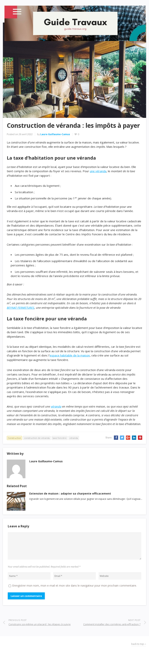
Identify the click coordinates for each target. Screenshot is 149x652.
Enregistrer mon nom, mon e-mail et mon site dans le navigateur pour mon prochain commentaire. (74, 585)
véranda (56, 406)
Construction (14, 437)
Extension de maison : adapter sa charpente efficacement (70, 493)
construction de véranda (37, 437)
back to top (138, 644)
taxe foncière (60, 437)
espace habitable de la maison (70, 355)
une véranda (98, 171)
